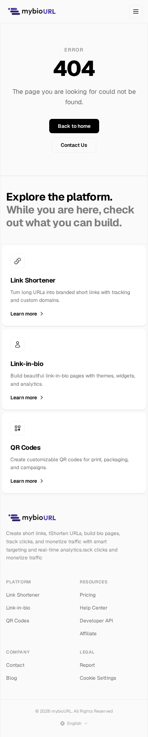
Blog (11, 678)
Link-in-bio (18, 607)
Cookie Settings (98, 678)
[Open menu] (135, 11)
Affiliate (88, 633)
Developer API (96, 620)
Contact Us (74, 145)
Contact (15, 665)
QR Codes (17, 620)
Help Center (93, 607)
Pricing (88, 595)
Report (87, 665)
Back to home (74, 126)
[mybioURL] (31, 11)
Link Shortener (23, 595)
